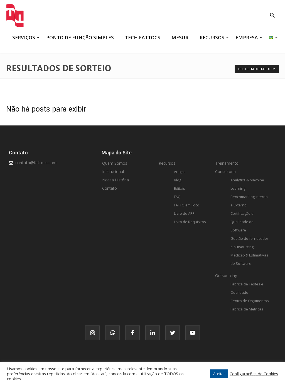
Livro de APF (184, 213)
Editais (179, 188)
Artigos (180, 171)
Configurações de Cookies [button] (254, 373)
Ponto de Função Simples (80, 37)
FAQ (177, 196)
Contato (109, 188)
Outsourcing (226, 275)
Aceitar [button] (219, 373)
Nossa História (115, 179)
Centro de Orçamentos (249, 300)
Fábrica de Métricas (246, 309)
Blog (177, 179)
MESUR (179, 37)
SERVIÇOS (23, 37)
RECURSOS (212, 37)
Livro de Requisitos (190, 221)
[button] (272, 16)
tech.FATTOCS (142, 37)
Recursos (167, 163)
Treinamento (227, 163)
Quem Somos (114, 163)
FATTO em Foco (186, 205)
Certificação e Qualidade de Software (242, 222)
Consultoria (225, 171)
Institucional (113, 171)
